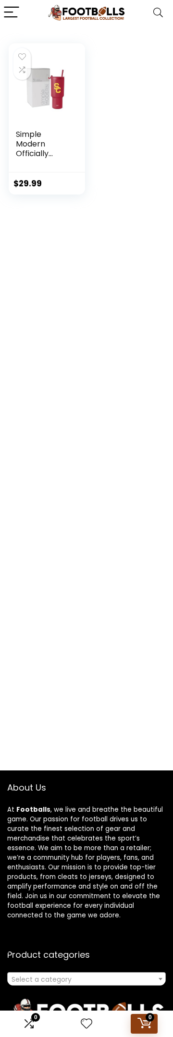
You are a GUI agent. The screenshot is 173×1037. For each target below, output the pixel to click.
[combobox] (86, 979)
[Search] (158, 12)
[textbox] (86, 979)
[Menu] (11, 12)
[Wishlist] (86, 1024)
